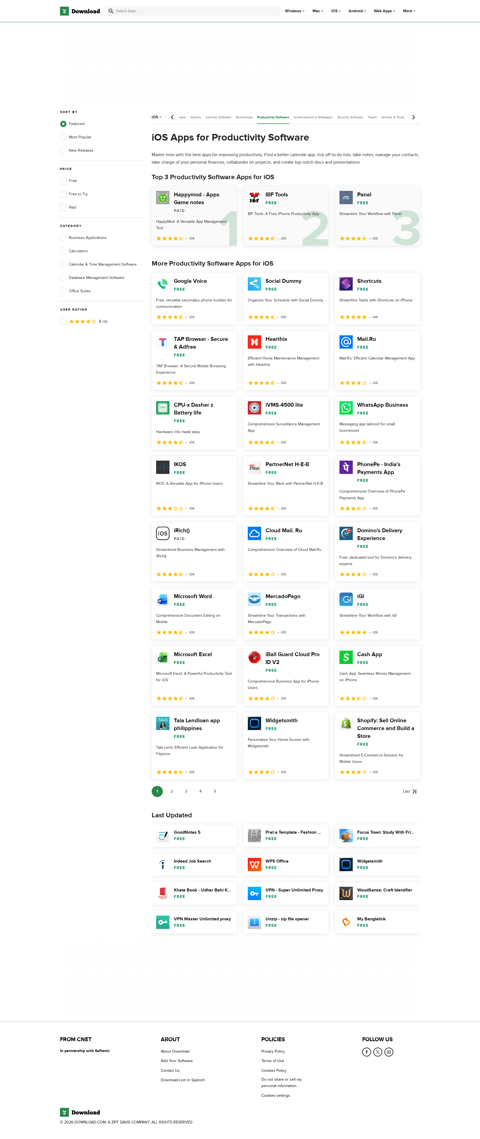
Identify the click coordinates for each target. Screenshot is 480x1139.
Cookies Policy (273, 1070)
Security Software (350, 117)
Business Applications (88, 237)
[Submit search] (111, 11)
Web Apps (383, 11)
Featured (76, 123)
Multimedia (244, 117)
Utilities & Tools (392, 117)
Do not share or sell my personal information (281, 1082)
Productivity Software (273, 117)
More (407, 11)
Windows (293, 11)
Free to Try (78, 194)
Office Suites (80, 291)
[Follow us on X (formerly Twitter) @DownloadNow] (377, 1052)
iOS (334, 11)
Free (73, 180)
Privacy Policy (273, 1051)
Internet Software (218, 117)
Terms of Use (272, 1061)
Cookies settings (275, 1095)
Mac (316, 11)
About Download (175, 1051)
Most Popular (80, 137)
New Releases (81, 150)
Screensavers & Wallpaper (313, 117)
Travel (372, 117)
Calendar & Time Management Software (103, 264)
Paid (72, 207)
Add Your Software (177, 1061)
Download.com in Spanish (183, 1080)
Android (356, 11)
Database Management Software (96, 277)
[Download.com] (80, 11)
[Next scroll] (413, 117)
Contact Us (170, 1070)
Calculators (78, 251)
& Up (103, 321)
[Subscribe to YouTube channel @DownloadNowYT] (388, 1052)
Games (196, 117)
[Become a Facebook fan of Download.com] (366, 1052)
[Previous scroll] (172, 117)
